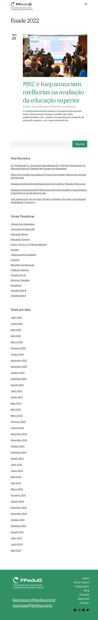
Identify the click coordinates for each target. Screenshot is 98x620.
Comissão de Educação (23, 229)
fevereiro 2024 (18, 495)
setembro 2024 (18, 452)
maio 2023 (16, 550)
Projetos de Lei (18, 275)
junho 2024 (17, 470)
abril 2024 (16, 483)
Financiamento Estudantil (23, 254)
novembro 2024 (19, 440)
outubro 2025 (17, 372)
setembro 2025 (18, 379)
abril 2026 (16, 336)
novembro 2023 (19, 513)
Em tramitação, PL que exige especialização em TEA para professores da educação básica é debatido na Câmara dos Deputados (48, 167)
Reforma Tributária (20, 280)
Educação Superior (41, 106)
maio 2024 (16, 477)
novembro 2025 (19, 366)
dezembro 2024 (19, 434)
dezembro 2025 (19, 360)
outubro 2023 (17, 519)
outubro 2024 (17, 446)
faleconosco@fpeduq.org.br (34, 600)
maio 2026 (16, 330)
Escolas (15, 249)
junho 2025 (17, 397)
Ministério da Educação (64, 106)
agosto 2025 (17, 385)
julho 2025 (16, 391)
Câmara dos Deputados (22, 224)
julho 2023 (16, 538)
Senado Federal (18, 290)
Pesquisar (80, 144)
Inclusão (15, 260)
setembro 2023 (18, 526)
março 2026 (17, 342)
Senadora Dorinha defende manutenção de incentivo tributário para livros (48, 184)
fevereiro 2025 (18, 421)
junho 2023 (17, 544)
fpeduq (26, 106)
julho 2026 (16, 317)
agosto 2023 (17, 532)
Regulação (16, 285)
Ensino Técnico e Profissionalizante (29, 244)
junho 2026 (17, 323)
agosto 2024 (17, 458)
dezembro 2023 (19, 507)
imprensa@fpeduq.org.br (32, 605)
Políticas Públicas (20, 270)
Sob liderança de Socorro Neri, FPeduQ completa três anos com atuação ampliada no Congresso (48, 201)
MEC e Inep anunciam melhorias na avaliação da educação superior (53, 92)
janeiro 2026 (17, 354)
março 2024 (17, 489)
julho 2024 (16, 464)
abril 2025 (16, 409)
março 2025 (17, 415)
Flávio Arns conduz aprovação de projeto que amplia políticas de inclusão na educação (48, 176)
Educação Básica (19, 234)
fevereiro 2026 (18, 348)
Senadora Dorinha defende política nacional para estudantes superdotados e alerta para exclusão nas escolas (49, 191)
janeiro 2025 (17, 428)
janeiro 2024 (17, 501)
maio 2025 (16, 403)
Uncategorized (18, 295)
